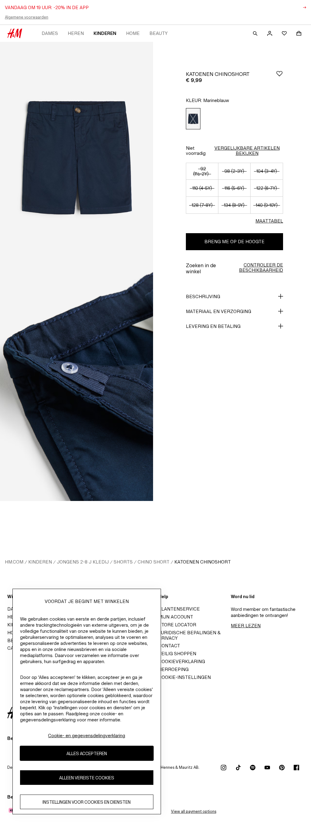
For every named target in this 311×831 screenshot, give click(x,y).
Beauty (158, 33)
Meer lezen (246, 625)
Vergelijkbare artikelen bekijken (247, 150)
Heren (76, 33)
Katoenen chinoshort (202, 561)
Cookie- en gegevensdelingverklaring (86, 735)
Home (133, 33)
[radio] (193, 119)
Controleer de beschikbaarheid (261, 267)
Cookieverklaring (181, 661)
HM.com (14, 561)
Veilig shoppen (177, 653)
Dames (50, 33)
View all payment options (193, 811)
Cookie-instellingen (184, 677)
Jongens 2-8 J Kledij (83, 561)
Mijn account (175, 616)
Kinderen (105, 33)
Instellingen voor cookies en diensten (87, 802)
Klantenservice (179, 608)
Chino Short (153, 561)
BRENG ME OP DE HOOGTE (234, 241)
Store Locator (177, 624)
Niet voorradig (196, 150)
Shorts (123, 561)
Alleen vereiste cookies (86, 777)
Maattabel (269, 220)
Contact (169, 645)
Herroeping (173, 669)
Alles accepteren (87, 753)
